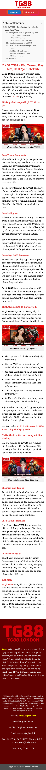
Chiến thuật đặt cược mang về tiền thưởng (22, 47)
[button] (3, 4)
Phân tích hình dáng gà (20, 51)
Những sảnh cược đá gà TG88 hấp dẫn (23, 32)
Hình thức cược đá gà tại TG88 (20, 43)
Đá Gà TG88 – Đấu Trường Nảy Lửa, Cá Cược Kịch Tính (21, 28)
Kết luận (12, 58)
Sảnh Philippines (18, 38)
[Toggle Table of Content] (38, 23)
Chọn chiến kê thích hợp (21, 53)
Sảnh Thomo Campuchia (21, 35)
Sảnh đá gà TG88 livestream (22, 40)
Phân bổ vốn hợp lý (19, 56)
